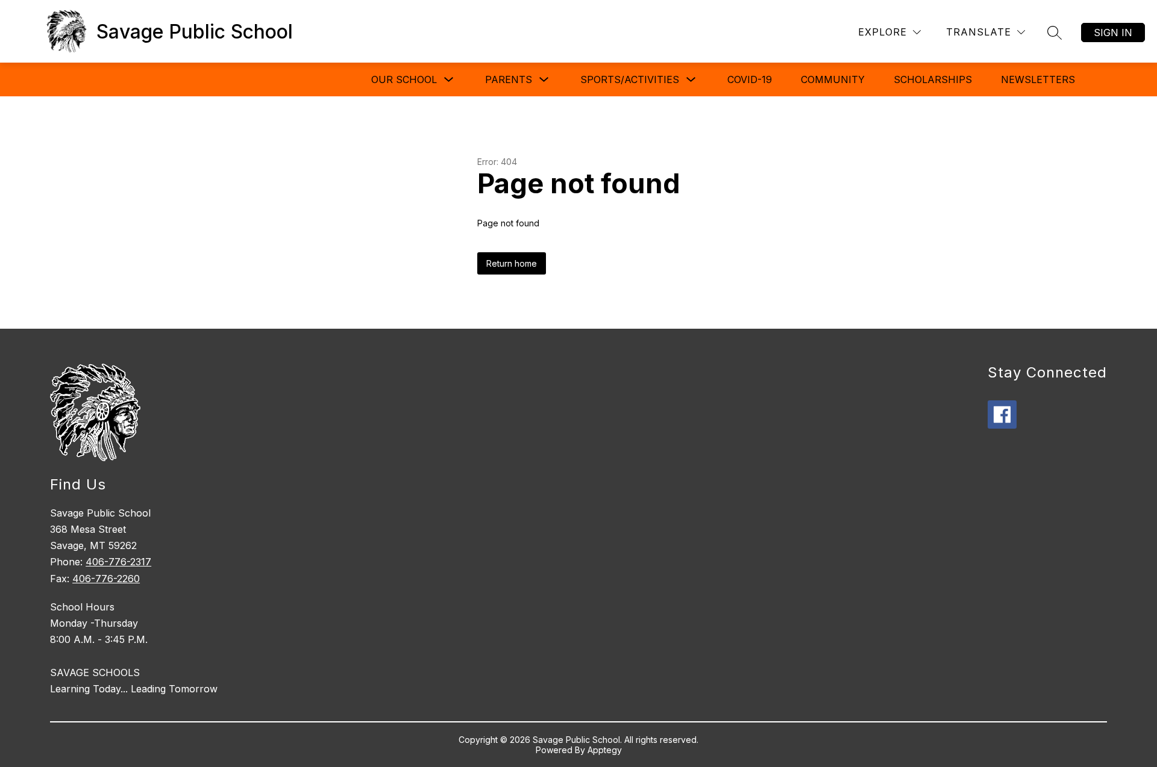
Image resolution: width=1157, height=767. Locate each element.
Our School (404, 79)
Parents (508, 79)
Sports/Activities (629, 79)
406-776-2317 (118, 562)
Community (833, 79)
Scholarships (933, 79)
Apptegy (605, 750)
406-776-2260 (106, 579)
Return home (511, 263)
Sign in (1113, 32)
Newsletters (1038, 79)
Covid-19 (749, 79)
